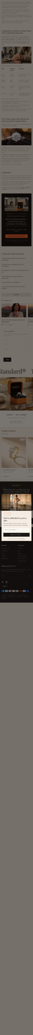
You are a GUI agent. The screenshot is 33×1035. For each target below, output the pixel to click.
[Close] (29, 496)
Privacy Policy (22, 538)
